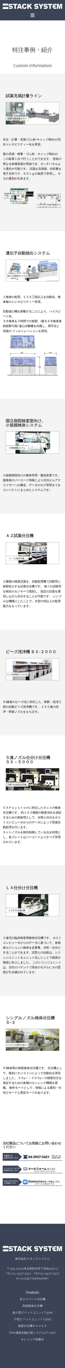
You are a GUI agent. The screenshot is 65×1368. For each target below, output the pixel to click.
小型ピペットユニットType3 (32, 1319)
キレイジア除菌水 (32, 1339)
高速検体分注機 (32, 1306)
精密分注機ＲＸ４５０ (32, 1326)
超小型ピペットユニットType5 (32, 1312)
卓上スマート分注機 (33, 1299)
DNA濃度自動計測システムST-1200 (32, 1332)
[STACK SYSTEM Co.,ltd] (32, 6)
